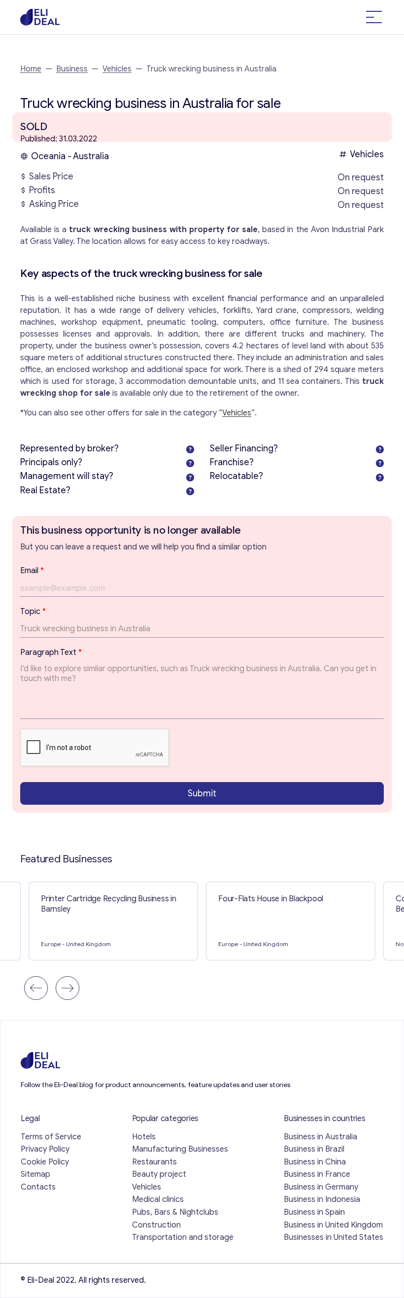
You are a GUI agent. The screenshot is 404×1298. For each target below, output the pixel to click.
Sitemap (35, 1174)
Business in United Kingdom (333, 1225)
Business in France (317, 1174)
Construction (156, 1225)
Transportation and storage (183, 1237)
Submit (202, 793)
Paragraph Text (51, 652)
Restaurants (154, 1162)
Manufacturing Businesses (180, 1149)
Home (30, 69)
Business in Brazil (314, 1149)
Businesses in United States (333, 1237)
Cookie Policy (45, 1162)
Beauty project (159, 1174)
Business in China (315, 1162)
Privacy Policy (45, 1149)
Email (32, 571)
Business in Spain (314, 1212)
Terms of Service (51, 1137)
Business (72, 69)
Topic (33, 611)
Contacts (38, 1187)
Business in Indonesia (322, 1199)
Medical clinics (158, 1199)
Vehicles (117, 69)
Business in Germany (321, 1187)
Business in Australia (320, 1137)
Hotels (144, 1137)
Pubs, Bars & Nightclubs (175, 1212)
